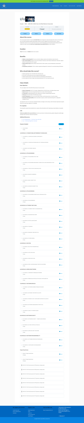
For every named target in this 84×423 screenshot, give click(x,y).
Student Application (55, 5)
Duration (25, 33)
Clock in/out (51, 1)
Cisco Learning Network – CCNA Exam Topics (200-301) (31, 119)
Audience (47, 33)
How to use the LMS (72, 5)
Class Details (59, 33)
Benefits (36, 33)
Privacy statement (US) (17, 411)
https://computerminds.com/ (48, 410)
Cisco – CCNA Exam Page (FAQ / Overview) (29, 120)
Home (61, 5)
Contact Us (65, 5)
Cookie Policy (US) (16, 410)
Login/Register (79, 5)
